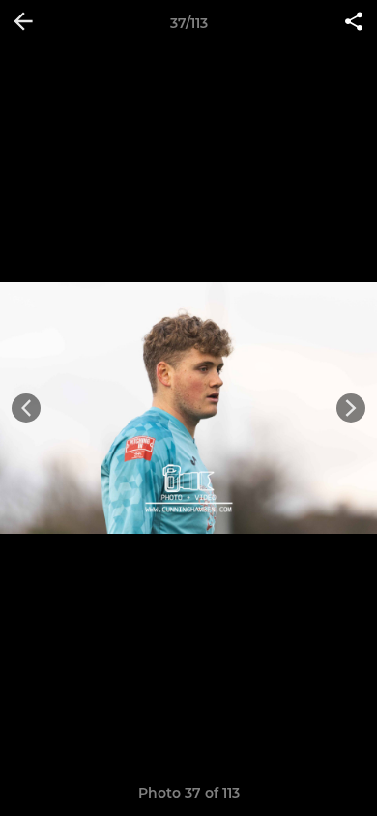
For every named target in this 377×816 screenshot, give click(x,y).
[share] (353, 23)
